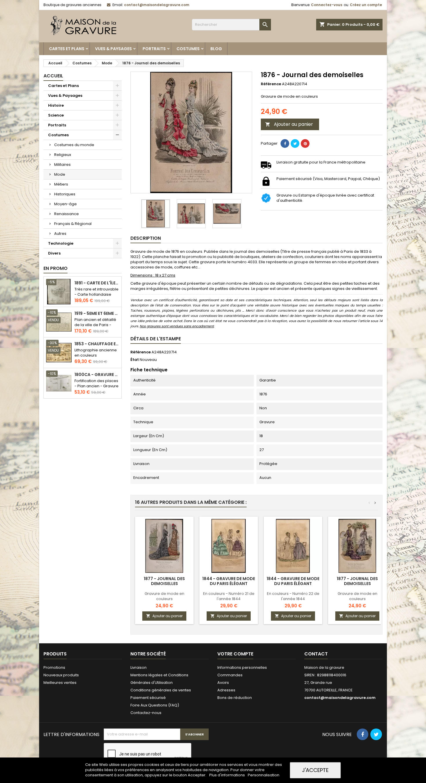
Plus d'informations (227, 775)
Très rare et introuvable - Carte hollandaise (96, 291)
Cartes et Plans (66, 49)
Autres (60, 233)
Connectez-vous (326, 4)
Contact (316, 654)
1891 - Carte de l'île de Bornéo (96, 283)
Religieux (62, 154)
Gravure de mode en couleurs (164, 596)
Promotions (54, 667)
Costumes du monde (74, 145)
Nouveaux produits (61, 675)
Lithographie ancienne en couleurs (95, 352)
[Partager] (285, 143)
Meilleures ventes (60, 682)
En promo (55, 268)
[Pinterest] (305, 143)
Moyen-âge (65, 204)
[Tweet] (295, 143)
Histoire (56, 105)
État (134, 359)
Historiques (64, 194)
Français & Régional (73, 223)
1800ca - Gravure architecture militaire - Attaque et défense (96, 374)
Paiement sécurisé (148, 697)
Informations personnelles (242, 667)
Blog (216, 49)
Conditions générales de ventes (160, 690)
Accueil (53, 75)
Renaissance (66, 214)
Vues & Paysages (113, 49)
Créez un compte (366, 4)
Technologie (60, 243)
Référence (271, 84)
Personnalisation (263, 775)
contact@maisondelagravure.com (156, 4)
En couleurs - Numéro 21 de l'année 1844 (228, 596)
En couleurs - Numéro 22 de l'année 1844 (293, 596)
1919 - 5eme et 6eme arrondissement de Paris (96, 313)
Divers (54, 253)
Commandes (230, 675)
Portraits (154, 49)
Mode (59, 174)
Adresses (226, 690)
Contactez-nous (145, 712)
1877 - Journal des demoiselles (164, 581)
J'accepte (315, 770)
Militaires (62, 164)
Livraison (138, 667)
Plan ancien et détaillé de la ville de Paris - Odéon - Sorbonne (95, 325)
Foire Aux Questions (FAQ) (154, 705)
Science (56, 115)
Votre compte (235, 654)
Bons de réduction (234, 697)
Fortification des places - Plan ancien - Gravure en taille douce (96, 386)
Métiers (61, 184)
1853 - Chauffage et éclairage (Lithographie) (96, 343)
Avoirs (223, 682)
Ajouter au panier (289, 124)
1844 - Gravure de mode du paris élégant (228, 581)
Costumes (188, 49)
